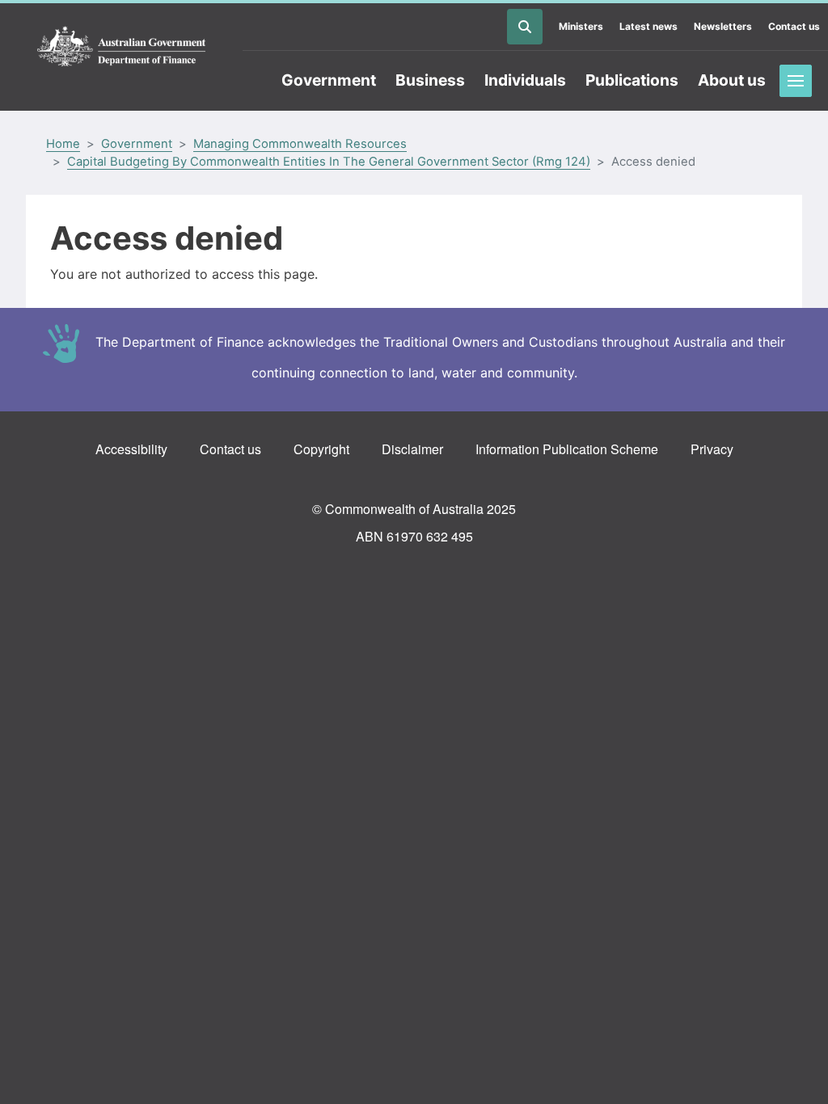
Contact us (794, 26)
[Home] (121, 47)
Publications (631, 80)
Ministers (581, 26)
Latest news (648, 26)
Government (328, 80)
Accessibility (131, 449)
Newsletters (723, 26)
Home (63, 144)
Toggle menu (795, 81)
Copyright (321, 449)
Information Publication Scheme (566, 449)
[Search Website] (525, 26)
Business (430, 80)
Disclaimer (412, 449)
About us (732, 80)
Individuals (525, 80)
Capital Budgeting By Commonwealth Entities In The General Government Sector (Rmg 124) (328, 161)
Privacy (712, 449)
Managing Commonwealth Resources (300, 144)
